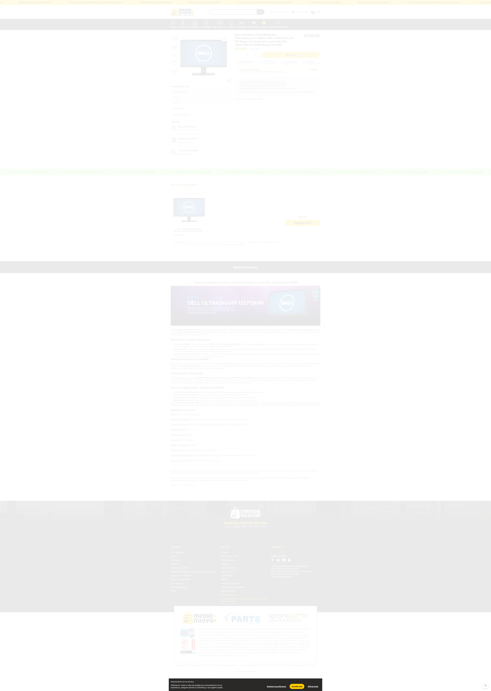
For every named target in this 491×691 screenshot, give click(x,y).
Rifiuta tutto (313, 686)
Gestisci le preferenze (276, 686)
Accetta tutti (297, 686)
